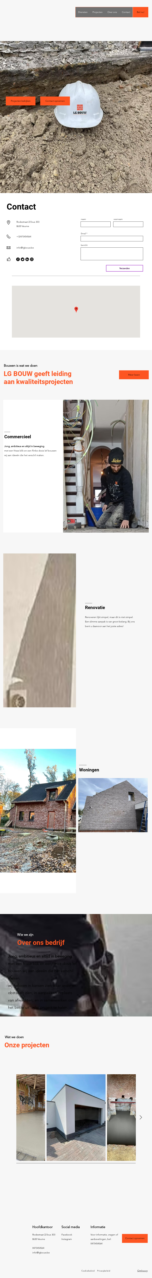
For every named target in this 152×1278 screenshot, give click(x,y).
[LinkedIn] (27, 259)
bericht (84, 245)
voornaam (118, 219)
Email (83, 233)
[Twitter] (22, 259)
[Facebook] (18, 259)
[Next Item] (140, 1117)
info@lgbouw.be (25, 247)
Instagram (66, 1239)
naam (83, 219)
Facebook (66, 1234)
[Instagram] (32, 259)
